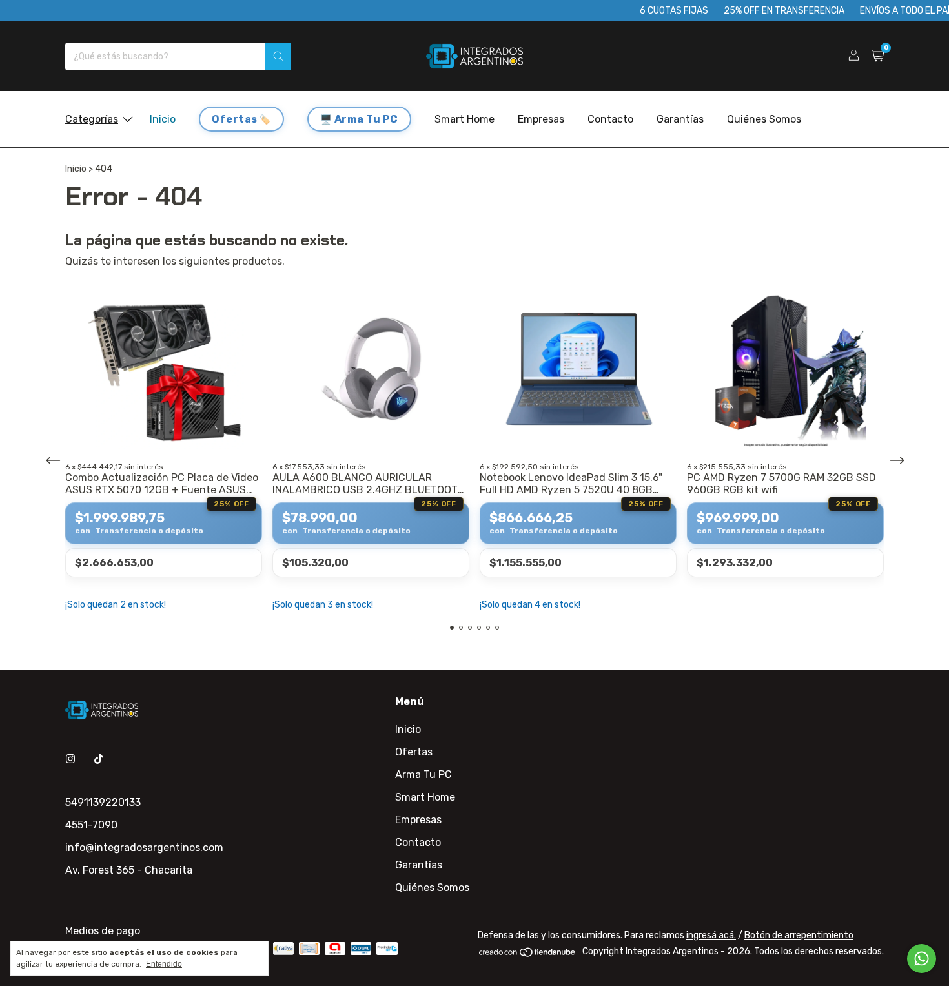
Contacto (610, 119)
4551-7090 (91, 825)
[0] (877, 56)
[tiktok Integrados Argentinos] (99, 759)
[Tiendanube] (528, 954)
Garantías (680, 119)
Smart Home (464, 119)
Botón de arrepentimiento (798, 935)
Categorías (91, 119)
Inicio (163, 119)
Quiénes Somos (764, 119)
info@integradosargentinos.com (144, 847)
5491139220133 (103, 802)
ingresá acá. (711, 935)
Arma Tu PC (366, 119)
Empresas (541, 119)
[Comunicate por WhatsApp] (921, 958)
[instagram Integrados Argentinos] (70, 759)
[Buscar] (278, 56)
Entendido (164, 964)
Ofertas (235, 119)
